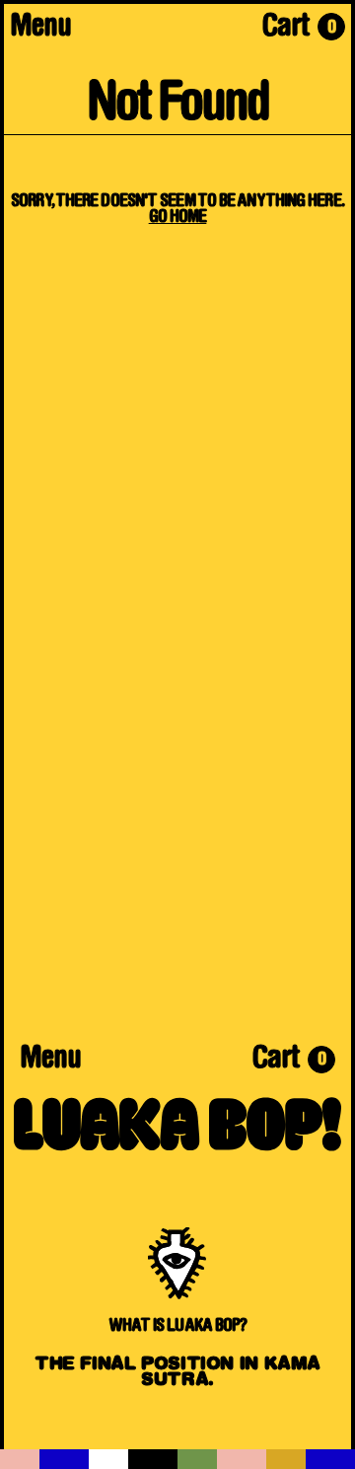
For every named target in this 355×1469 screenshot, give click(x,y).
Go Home (178, 218)
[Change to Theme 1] (44, 1459)
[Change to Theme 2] (133, 1459)
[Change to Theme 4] (310, 1459)
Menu (40, 28)
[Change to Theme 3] (222, 1459)
